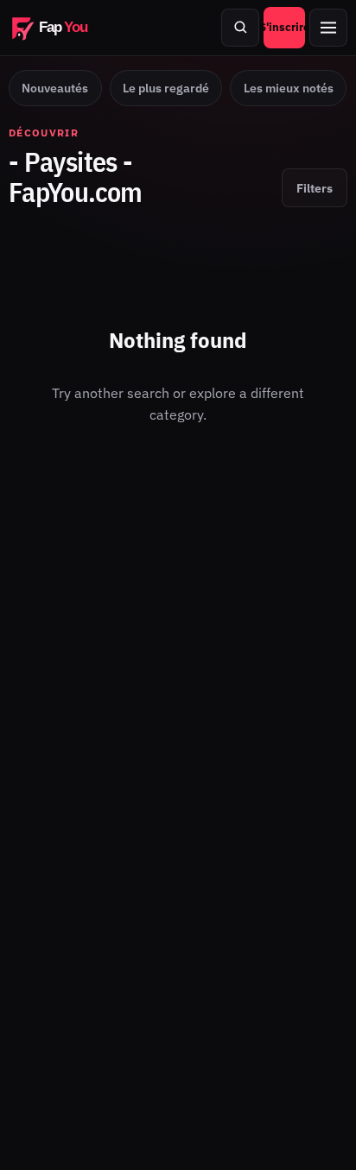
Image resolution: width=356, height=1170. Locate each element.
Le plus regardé (166, 88)
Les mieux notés (289, 88)
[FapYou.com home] (60, 28)
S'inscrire (284, 27)
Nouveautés (55, 88)
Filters (314, 188)
